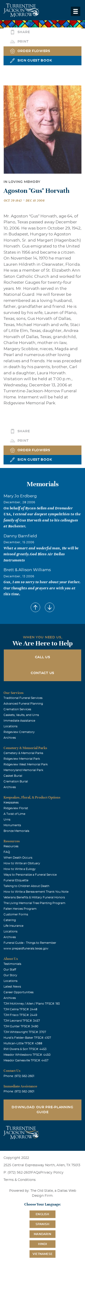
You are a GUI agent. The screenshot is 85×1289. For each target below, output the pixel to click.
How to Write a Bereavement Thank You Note (36, 891)
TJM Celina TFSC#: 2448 (20, 1009)
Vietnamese (42, 1254)
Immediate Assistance (19, 720)
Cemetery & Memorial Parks (23, 753)
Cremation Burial (16, 781)
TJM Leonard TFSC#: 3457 (22, 1020)
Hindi (42, 1244)
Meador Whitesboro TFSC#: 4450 (27, 1054)
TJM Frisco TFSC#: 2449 (20, 1015)
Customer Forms (16, 914)
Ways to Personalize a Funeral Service (30, 874)
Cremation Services (17, 709)
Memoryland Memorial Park (23, 770)
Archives (10, 737)
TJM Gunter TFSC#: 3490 (21, 1026)
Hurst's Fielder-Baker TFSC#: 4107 (27, 1037)
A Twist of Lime (14, 813)
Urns (7, 819)
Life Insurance (13, 925)
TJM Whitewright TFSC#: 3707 (25, 1032)
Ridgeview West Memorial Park (26, 764)
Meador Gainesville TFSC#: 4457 (26, 1060)
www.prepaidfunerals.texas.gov (26, 948)
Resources (11, 846)
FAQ (7, 852)
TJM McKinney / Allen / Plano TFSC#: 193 (32, 1003)
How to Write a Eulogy (20, 869)
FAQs (35, 1172)
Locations (10, 726)
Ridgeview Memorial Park (22, 758)
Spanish (42, 1224)
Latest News (12, 986)
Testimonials (12, 963)
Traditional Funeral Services (23, 698)
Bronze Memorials (16, 831)
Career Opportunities (19, 992)
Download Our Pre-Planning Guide (42, 1110)
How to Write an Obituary (22, 863)
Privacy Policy (52, 1172)
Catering (10, 920)
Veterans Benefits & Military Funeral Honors (34, 897)
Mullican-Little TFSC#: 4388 (23, 1043)
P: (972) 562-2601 (17, 1172)
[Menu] (75, 11)
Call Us (42, 657)
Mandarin (42, 1234)
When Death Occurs (18, 857)
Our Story (10, 975)
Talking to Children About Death (26, 886)
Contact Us (42, 673)
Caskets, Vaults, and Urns (21, 715)
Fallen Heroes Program (20, 908)
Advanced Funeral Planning (23, 703)
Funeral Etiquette (16, 880)
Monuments (12, 825)
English (42, 1214)
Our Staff (10, 969)
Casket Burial (13, 775)
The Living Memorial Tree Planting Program (34, 903)
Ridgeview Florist (16, 808)
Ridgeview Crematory (19, 732)
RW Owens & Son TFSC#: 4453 (25, 1049)
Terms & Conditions (20, 1180)
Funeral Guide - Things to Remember (30, 942)
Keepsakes (11, 802)
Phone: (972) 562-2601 (19, 1076)
